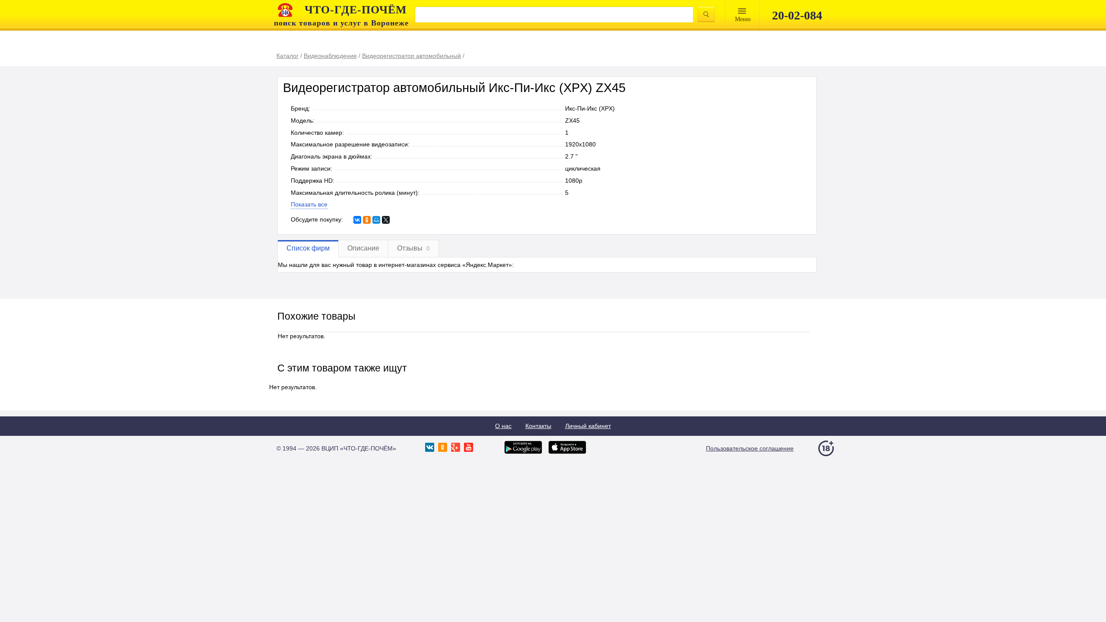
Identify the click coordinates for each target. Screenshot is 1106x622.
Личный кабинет (588, 425)
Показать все (309, 204)
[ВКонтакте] (357, 220)
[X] (386, 220)
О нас (503, 425)
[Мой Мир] (376, 220)
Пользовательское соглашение (750, 448)
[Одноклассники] (367, 220)
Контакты (538, 425)
